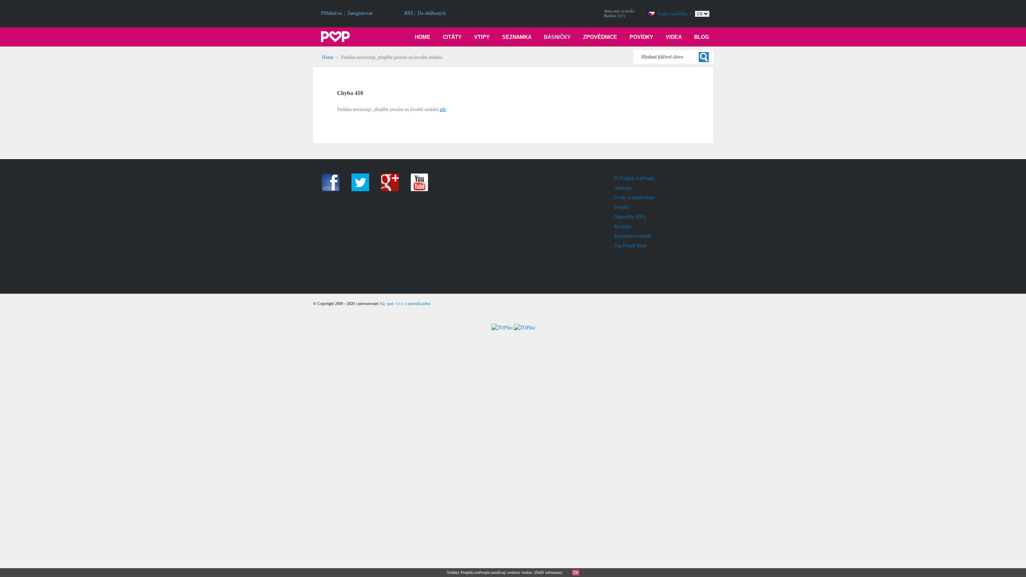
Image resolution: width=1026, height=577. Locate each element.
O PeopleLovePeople (634, 178)
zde (443, 109)
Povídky (641, 37)
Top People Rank (630, 245)
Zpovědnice (600, 37)
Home (422, 37)
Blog (701, 37)
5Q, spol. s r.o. (392, 303)
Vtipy (482, 37)
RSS (408, 13)
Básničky (557, 37)
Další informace (548, 572)
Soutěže (621, 207)
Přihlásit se (331, 13)
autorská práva (418, 303)
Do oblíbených (432, 13)
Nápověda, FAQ (630, 217)
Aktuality (623, 188)
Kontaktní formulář (632, 236)
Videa (674, 37)
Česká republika (673, 13)
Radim (610, 15)
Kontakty (623, 226)
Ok (575, 572)
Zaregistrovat (359, 13)
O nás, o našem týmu (634, 197)
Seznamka (516, 37)
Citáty (452, 37)
